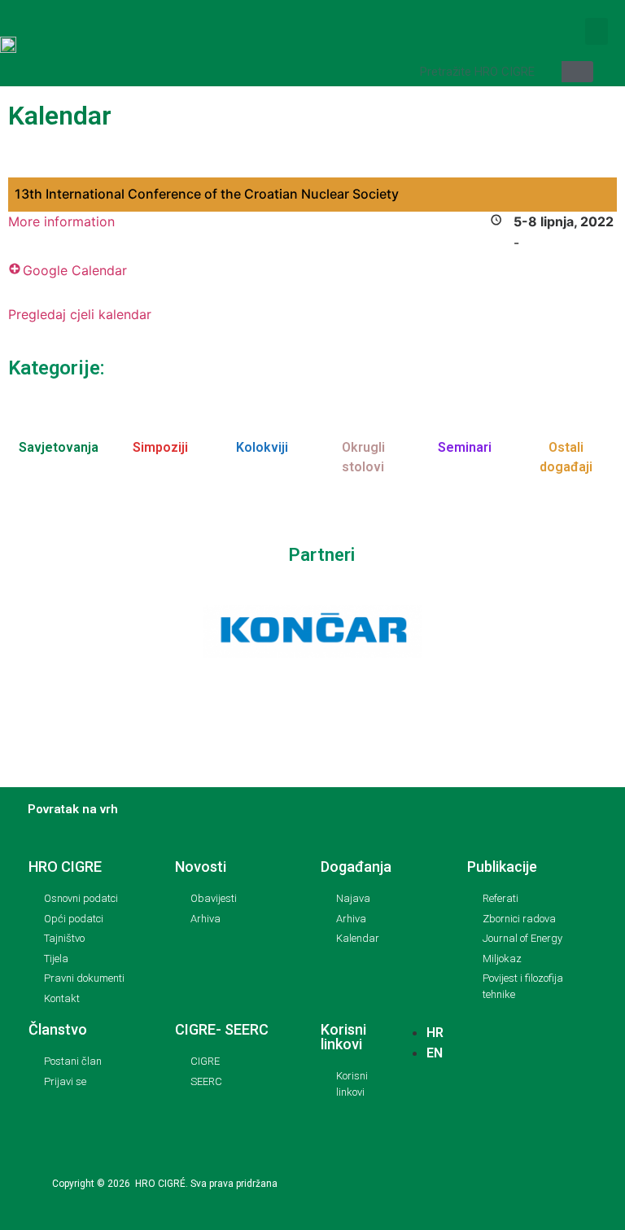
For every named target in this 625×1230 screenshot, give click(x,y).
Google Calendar (75, 270)
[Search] (577, 71)
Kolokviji (262, 447)
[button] (596, 31)
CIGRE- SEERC (222, 1029)
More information (61, 221)
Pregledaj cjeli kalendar (79, 314)
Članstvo (57, 1029)
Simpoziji (160, 447)
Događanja (356, 866)
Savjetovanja (58, 447)
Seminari (465, 447)
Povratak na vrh (73, 809)
